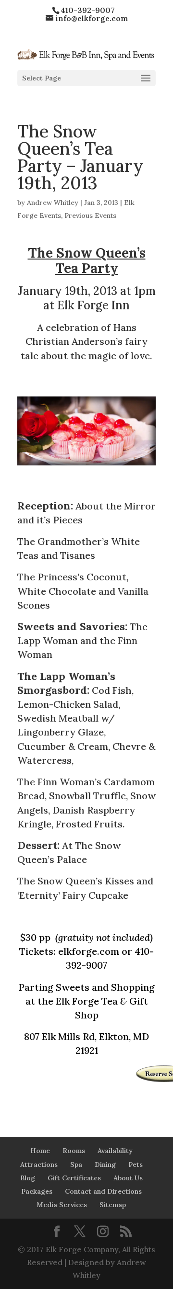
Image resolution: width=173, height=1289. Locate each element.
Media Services (62, 1204)
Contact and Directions (103, 1191)
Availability (115, 1150)
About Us (128, 1178)
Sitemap (112, 1204)
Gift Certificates (74, 1178)
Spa (76, 1164)
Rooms (73, 1150)
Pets (135, 1164)
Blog (27, 1178)
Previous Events (90, 215)
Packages (36, 1191)
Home (40, 1150)
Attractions (39, 1164)
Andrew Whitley (52, 202)
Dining (105, 1164)
